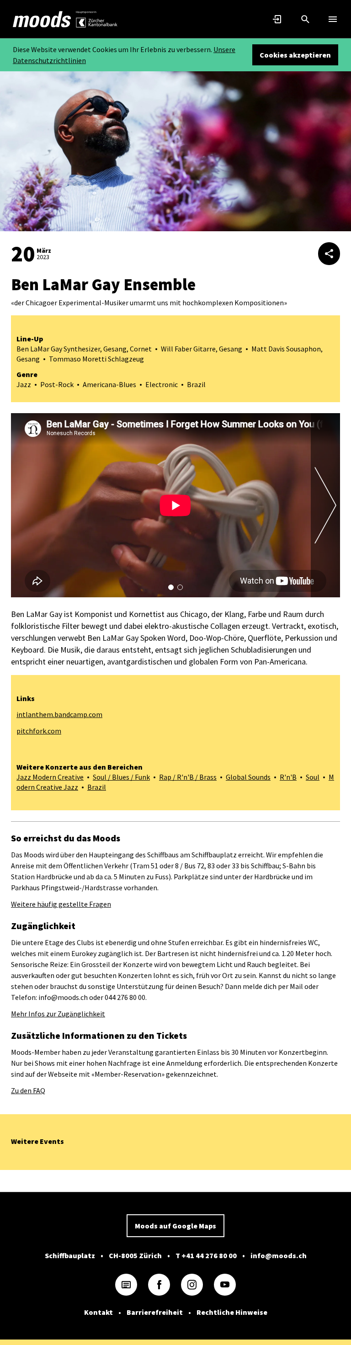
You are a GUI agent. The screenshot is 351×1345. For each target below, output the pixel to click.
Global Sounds (248, 776)
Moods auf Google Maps (175, 1225)
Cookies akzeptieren (295, 54)
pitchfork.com (38, 730)
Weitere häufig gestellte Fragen (61, 904)
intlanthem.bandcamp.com (59, 714)
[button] (171, 587)
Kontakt (98, 1312)
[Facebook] (159, 1285)
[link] (42, 19)
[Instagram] (192, 1285)
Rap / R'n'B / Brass (188, 776)
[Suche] (305, 19)
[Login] (277, 19)
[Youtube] (225, 1285)
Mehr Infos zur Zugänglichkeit (58, 1013)
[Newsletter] (126, 1285)
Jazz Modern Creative (50, 776)
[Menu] (332, 19)
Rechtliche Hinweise (232, 1312)
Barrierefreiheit (155, 1312)
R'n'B (288, 776)
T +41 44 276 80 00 (206, 1255)
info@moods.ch (278, 1255)
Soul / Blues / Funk (121, 776)
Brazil (96, 787)
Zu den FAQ (28, 1090)
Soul (312, 776)
